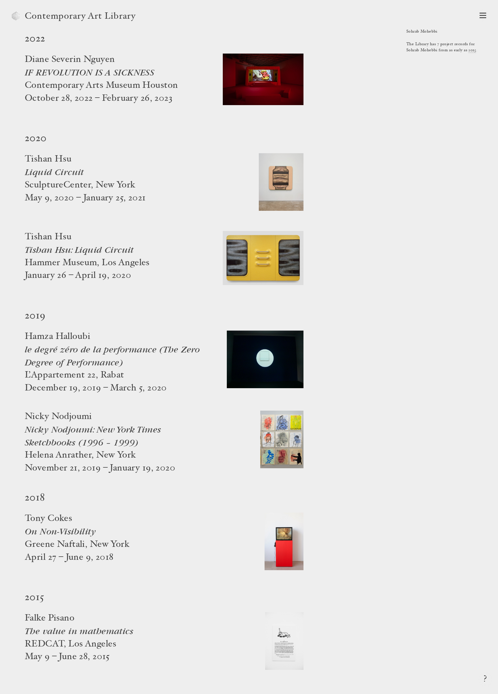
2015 (472, 50)
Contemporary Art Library (80, 16)
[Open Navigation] (483, 15)
